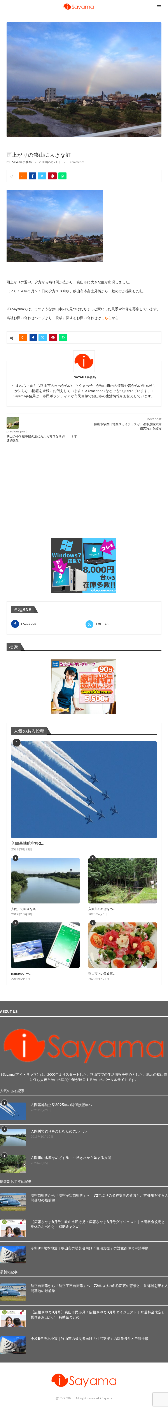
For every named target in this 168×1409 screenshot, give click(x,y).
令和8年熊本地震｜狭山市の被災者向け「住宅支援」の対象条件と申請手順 (90, 1248)
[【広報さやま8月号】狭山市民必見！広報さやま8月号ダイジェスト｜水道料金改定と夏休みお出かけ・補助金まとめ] (13, 1228)
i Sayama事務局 (21, 162)
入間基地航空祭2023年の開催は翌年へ (61, 1105)
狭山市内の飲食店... (102, 973)
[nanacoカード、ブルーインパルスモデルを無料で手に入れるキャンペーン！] (45, 945)
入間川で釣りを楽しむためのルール (59, 1131)
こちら (106, 318)
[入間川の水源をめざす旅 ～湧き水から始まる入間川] (122, 880)
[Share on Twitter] (42, 175)
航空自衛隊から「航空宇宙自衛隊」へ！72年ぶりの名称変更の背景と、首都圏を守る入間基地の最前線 (99, 1197)
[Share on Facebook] (32, 175)
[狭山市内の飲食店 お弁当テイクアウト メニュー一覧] (122, 945)
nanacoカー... (21, 973)
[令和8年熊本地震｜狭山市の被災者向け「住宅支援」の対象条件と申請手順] (13, 1254)
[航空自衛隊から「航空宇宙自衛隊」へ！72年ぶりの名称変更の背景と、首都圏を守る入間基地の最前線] (13, 1202)
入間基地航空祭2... (27, 843)
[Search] (166, 6)
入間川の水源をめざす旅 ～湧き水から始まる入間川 (73, 1158)
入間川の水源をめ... (102, 909)
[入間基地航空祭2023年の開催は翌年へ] (84, 789)
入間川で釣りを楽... (24, 909)
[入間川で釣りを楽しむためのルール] (45, 880)
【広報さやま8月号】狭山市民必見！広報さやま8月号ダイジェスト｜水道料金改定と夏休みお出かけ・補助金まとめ (98, 1224)
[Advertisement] (39, 500)
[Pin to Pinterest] (52, 175)
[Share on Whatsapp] (62, 175)
